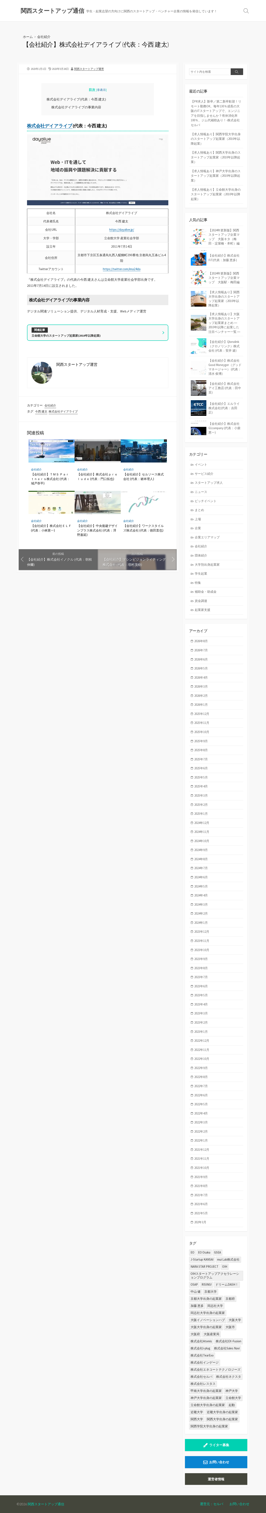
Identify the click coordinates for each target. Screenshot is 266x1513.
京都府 (230, 1299)
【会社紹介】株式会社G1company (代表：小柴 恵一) (224, 428)
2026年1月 (201, 705)
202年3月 (200, 1222)
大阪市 (230, 1327)
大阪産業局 (211, 1334)
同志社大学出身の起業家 (208, 1313)
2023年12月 (201, 932)
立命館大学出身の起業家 (208, 1405)
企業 (198, 528)
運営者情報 (216, 1479)
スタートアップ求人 (209, 483)
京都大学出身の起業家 (206, 1299)
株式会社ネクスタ (228, 1377)
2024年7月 (201, 868)
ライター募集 (219, 1445)
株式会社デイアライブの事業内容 (76, 107)
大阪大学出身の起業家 (206, 1327)
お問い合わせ (219, 1462)
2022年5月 (201, 1104)
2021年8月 (201, 1186)
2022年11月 (201, 1050)
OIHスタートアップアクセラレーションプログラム (215, 1275)
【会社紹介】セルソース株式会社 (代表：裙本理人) (143, 476)
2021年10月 (201, 1168)
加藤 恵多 (197, 1306)
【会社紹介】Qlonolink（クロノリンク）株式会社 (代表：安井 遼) (224, 346)
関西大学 (197, 1419)
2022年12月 (201, 1041)
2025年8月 (201, 750)
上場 (198, 519)
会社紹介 (43, 37)
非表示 (101, 90)
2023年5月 (201, 995)
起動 (232, 1405)
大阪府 (195, 1334)
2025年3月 (201, 795)
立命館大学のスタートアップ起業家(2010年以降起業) (66, 335)
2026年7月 (201, 650)
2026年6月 (201, 659)
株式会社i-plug (200, 1348)
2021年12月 (201, 1150)
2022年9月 (201, 1068)
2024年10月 (201, 841)
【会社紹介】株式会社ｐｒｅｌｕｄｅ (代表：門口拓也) (97, 476)
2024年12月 (201, 823)
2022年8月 (201, 1077)
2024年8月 (201, 859)
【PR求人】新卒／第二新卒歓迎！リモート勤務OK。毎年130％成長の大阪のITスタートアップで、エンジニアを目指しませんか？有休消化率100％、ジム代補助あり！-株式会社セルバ (216, 113)
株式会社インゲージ (205, 1362)
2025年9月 (201, 741)
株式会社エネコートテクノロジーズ (215, 1369)
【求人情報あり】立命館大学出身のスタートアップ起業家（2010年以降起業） (216, 194)
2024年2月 (201, 913)
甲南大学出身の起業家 (206, 1391)
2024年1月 (201, 923)
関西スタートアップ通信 (46, 1504)
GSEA (217, 1252)
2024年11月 (201, 832)
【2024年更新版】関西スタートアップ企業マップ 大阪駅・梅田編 (224, 277)
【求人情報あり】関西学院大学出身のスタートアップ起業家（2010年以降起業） (216, 138)
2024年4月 (201, 895)
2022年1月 (201, 1140)
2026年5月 (201, 668)
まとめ (199, 510)
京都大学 (210, 1292)
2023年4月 (201, 1004)
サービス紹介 (204, 474)
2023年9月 (201, 959)
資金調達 (201, 601)
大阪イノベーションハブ (208, 1320)
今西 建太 (41, 411)
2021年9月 (201, 1177)
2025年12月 (201, 714)
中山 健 (196, 1292)
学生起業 (201, 573)
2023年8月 (201, 968)
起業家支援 (202, 610)
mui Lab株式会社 (228, 1259)
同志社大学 (215, 1306)
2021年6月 (201, 1204)
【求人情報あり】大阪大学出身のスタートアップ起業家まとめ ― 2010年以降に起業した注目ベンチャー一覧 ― (224, 322)
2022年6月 (201, 1095)
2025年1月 (201, 814)
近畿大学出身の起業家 (222, 1412)
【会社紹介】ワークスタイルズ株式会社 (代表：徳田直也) (143, 528)
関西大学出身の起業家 (222, 1419)
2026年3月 (201, 686)
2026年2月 (201, 696)
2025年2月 (201, 805)
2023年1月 (201, 1032)
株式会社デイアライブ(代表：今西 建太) (76, 99)
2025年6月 (201, 768)
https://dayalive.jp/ (121, 230)
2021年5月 (201, 1213)
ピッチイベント (206, 501)
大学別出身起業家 (207, 565)
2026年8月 (201, 641)
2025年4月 (201, 786)
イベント (201, 464)
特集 (198, 583)
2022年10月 (201, 1059)
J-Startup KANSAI (202, 1259)
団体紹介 (201, 555)
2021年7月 (201, 1195)
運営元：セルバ (211, 1504)
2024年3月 (201, 904)
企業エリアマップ (207, 537)
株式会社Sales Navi (227, 1348)
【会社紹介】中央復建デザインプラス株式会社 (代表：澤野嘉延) (97, 530)
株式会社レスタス (203, 1384)
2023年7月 (201, 977)
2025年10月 (201, 732)
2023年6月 (201, 986)
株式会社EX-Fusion (228, 1341)
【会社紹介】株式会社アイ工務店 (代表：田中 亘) (224, 388)
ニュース (201, 492)
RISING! (207, 1284)
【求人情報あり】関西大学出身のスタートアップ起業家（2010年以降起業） (216, 157)
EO (192, 1252)
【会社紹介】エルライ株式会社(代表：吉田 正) (224, 408)
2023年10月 (201, 950)
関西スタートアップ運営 (89, 68)
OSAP (194, 1284)
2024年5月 (201, 886)
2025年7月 (201, 759)
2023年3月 (201, 1013)
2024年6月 (201, 877)
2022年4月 (201, 1113)
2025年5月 (201, 777)
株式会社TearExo (202, 1355)
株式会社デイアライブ (50, 126)
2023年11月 (201, 941)
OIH (224, 1267)
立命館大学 (233, 1398)
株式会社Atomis (201, 1341)
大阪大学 (235, 1320)
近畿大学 (197, 1412)
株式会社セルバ (201, 1377)
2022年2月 (201, 1131)
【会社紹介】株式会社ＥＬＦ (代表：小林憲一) (51, 528)
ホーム (28, 37)
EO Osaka (204, 1252)
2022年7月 (201, 1086)
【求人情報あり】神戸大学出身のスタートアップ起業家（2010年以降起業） (216, 175)
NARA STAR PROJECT (204, 1267)
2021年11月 (201, 1159)
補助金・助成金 (206, 592)
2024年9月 (201, 850)
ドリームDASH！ (226, 1284)
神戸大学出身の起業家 (206, 1398)
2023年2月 (201, 1022)
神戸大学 (231, 1391)
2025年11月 (201, 723)
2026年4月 (201, 677)
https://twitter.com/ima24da (121, 269)
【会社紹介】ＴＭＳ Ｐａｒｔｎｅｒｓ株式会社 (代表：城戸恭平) (50, 478)
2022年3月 (201, 1122)
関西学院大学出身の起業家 (209, 1426)
